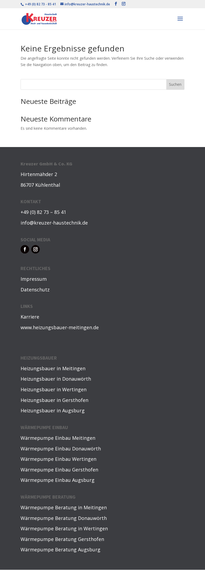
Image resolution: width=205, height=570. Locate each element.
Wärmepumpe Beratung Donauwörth (64, 518)
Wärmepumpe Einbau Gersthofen (59, 469)
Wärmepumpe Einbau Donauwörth (61, 448)
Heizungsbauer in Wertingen (53, 389)
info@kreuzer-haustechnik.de (54, 222)
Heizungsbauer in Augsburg (53, 410)
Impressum (34, 279)
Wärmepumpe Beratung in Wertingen (64, 528)
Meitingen (73, 368)
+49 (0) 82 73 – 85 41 (43, 212)
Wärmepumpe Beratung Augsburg (60, 549)
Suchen (175, 84)
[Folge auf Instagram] (35, 249)
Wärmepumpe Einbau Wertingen (58, 459)
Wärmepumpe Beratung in (52, 507)
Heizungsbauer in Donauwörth (56, 379)
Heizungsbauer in (41, 368)
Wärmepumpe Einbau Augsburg (57, 480)
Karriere (30, 316)
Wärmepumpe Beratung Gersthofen (62, 539)
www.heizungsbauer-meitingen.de (60, 327)
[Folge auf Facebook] (25, 249)
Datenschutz (35, 289)
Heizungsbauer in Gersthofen (54, 400)
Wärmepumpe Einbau (46, 438)
